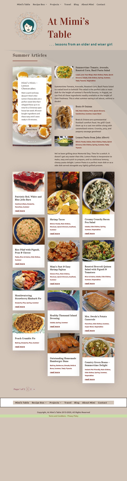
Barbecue (60, 365)
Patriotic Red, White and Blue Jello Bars (28, 198)
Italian (88, 142)
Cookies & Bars (20, 204)
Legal (78, 75)
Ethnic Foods (81, 142)
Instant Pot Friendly (92, 369)
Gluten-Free (54, 274)
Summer (107, 78)
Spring (100, 78)
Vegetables (91, 81)
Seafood (72, 227)
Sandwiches (80, 114)
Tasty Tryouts (81, 81)
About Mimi (87, 4)
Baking (17, 343)
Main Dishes (98, 75)
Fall (77, 111)
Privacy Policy (72, 416)
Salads (84, 78)
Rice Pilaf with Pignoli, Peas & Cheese (27, 251)
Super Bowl (97, 114)
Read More (32, 129)
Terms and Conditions (57, 416)
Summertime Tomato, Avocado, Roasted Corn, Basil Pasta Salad (93, 69)
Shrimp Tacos (57, 219)
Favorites (18, 207)
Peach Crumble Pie (25, 338)
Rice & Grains (25, 257)
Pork (91, 111)
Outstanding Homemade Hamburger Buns (63, 360)
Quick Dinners (99, 111)
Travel (67, 4)
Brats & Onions (84, 106)
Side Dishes (92, 78)
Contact (101, 4)
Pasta (106, 75)
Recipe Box (39, 4)
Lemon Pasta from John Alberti (92, 137)
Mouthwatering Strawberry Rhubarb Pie (28, 297)
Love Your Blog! (87, 75)
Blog (76, 4)
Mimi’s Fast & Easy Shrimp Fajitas (60, 268)
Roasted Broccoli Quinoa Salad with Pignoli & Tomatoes (98, 269)
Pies (24, 303)
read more (20, 210)
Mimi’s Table (23, 4)
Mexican (53, 227)
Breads (67, 365)
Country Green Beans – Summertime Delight (97, 364)
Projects (54, 4)
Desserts (30, 204)
